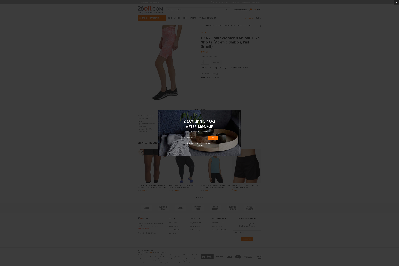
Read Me (200, 145)
